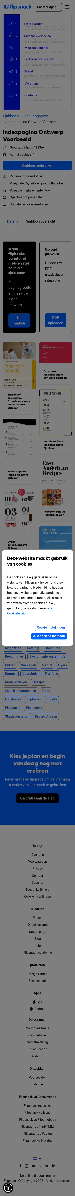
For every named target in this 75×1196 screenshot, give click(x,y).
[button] (8, 1187)
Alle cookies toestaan (49, 636)
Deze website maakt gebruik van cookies (37, 561)
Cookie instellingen (51, 627)
